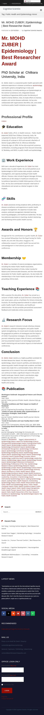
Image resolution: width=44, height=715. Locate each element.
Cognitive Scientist (11, 8)
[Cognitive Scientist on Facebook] (4, 613)
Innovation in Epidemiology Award (21, 477)
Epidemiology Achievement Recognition (18, 448)
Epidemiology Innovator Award (24, 456)
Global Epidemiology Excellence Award (18, 472)
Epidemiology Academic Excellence (23, 445)
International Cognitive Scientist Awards (15, 629)
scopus (4, 121)
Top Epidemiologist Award (30, 494)
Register (4, 697)
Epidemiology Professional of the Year (14, 464)
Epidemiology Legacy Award (16, 460)
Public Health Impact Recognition (28, 488)
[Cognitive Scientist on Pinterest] (23, 613)
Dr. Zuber (5, 133)
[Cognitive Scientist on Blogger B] (13, 613)
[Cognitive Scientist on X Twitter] (8, 613)
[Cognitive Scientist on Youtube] (18, 613)
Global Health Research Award (17, 475)
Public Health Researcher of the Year (19, 492)
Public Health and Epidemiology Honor (15, 484)
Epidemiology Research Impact (23, 466)
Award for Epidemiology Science (27, 441)
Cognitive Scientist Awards (33, 30)
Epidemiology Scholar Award (11, 468)
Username (9, 665)
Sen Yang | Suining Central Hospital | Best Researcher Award (20, 527)
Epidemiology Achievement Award (13, 447)
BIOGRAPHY (13, 439)
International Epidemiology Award (13, 479)
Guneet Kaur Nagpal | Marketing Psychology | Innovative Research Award (21, 534)
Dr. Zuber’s (5, 326)
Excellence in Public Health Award (18, 471)
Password (9, 675)
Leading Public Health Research (17, 481)
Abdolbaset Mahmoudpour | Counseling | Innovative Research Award (20, 556)
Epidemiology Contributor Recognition (20, 451)
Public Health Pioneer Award (11, 490)
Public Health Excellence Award (25, 486)
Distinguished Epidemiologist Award (14, 443)
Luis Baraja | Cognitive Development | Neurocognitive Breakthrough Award (20, 548)
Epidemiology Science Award (31, 468)
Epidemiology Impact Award (21, 454)
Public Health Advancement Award (28, 483)
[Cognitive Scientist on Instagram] (28, 613)
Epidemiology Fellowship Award (12, 453)
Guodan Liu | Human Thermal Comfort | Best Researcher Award (21, 541)
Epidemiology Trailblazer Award (12, 469)
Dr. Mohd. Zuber (7, 358)
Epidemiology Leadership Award (13, 458)
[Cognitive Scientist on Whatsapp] (33, 613)
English (28, 1)
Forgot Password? (7, 698)
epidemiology (37, 85)
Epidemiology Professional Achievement (20, 462)
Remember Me (8, 685)
